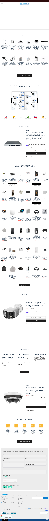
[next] (46, 429)
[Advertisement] (24, 339)
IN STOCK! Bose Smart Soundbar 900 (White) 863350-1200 (45, 179)
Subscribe (45, 497)
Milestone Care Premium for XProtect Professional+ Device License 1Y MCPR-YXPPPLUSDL (16, 431)
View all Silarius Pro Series (24, 75)
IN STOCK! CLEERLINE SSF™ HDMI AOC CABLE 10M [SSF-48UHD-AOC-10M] (36, 275)
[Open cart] (47, 3)
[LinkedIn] (9, 509)
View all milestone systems (24, 441)
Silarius (27, 130)
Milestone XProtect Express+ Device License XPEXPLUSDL (32, 430)
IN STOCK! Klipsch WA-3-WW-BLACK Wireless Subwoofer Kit (12, 180)
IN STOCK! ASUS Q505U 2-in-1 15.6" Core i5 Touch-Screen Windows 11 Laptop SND (21, 218)
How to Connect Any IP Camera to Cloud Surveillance (23, 356)
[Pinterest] (31, 147)
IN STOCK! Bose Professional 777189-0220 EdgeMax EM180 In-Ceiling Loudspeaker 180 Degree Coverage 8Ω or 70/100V (28, 219)
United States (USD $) (43, 512)
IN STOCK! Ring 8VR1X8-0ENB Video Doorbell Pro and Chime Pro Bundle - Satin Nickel (28, 275)
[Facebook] (2, 509)
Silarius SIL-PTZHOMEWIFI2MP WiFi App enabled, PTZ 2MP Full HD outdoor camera (28, 64)
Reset (10, 487)
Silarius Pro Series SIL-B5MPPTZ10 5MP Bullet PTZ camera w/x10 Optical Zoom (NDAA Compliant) (44, 64)
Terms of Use (20, 499)
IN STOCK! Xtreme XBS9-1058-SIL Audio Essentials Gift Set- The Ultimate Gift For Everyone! (28, 180)
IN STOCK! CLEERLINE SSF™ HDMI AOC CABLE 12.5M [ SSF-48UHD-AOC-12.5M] (36, 218)
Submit (5, 487)
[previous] (3, 429)
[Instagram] (4, 509)
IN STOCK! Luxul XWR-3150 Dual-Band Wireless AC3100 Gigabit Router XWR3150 (44, 275)
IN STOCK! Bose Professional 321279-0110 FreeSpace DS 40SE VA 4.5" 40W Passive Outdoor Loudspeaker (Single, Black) (12, 238)
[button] (24, 520)
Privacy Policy (20, 498)
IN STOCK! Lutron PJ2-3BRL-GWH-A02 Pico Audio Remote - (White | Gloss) (36, 256)
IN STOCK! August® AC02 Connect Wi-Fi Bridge (45, 198)
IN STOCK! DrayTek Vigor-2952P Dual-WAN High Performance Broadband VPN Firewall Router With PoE (4, 257)
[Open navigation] (2, 3)
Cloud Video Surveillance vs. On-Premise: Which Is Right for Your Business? (8, 356)
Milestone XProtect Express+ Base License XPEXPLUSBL (41, 430)
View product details (30, 156)
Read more (4, 365)
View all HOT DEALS (24, 285)
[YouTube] (7, 509)
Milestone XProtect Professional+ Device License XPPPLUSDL (24, 430)
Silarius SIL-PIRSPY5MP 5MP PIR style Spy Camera (20, 63)
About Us (12, 497)
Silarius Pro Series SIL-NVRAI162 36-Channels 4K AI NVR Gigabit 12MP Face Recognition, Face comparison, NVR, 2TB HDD (44, 48)
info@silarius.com (5, 501)
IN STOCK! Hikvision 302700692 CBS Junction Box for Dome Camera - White (21, 256)
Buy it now (36, 153)
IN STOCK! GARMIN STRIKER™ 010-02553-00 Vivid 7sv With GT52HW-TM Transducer (4, 218)
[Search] (44, 3)
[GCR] (2, 516)
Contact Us (12, 495)
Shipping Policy (20, 501)
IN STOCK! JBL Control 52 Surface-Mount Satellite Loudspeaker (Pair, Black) (45, 237)
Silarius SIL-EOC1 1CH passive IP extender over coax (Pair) (5, 63)
